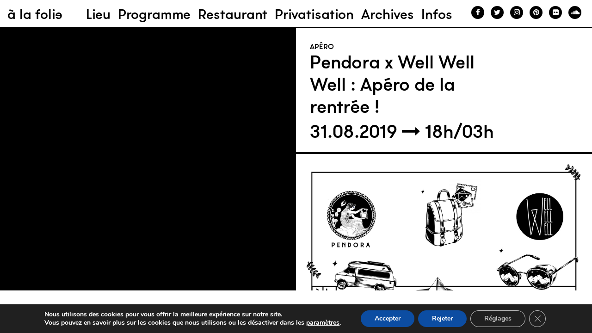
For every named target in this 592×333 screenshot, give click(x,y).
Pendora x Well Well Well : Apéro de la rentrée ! (392, 84)
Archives (387, 14)
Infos (436, 14)
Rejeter (442, 318)
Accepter (388, 318)
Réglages (498, 318)
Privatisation (314, 14)
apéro (322, 46)
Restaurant (232, 14)
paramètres (322, 323)
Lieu (98, 14)
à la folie (34, 14)
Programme (154, 14)
